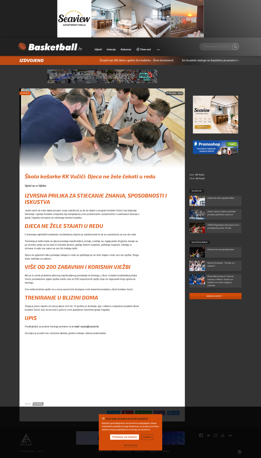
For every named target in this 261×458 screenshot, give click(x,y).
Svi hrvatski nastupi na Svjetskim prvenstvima (192, 60)
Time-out (145, 49)
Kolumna (126, 49)
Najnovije (197, 191)
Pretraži (235, 46)
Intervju (111, 49)
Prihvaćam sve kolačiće (124, 437)
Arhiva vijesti (214, 296)
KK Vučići (199, 175)
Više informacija (130, 445)
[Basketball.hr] (49, 47)
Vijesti (98, 49)
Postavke (147, 437)
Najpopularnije (200, 242)
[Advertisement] (102, 373)
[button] (158, 49)
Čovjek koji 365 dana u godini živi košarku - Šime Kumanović (118, 60)
